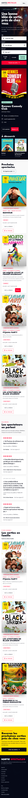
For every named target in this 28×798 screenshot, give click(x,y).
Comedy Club (4, 775)
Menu (24, 3)
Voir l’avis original (14, 449)
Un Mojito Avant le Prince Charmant (13, 273)
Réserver (14, 129)
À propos (3, 780)
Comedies (3, 771)
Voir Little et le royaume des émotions (11, 517)
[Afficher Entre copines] (13, 8)
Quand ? (3, 42)
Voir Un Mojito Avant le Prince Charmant (12, 469)
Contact (3, 778)
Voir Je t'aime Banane (8, 497)
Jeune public (7, 339)
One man (6, 220)
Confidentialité (4, 790)
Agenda (3, 767)
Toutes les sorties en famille (7, 538)
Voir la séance (8, 226)
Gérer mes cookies (5, 794)
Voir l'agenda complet (7, 171)
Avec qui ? (3, 49)
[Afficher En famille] (15, 8)
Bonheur (7, 212)
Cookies (3, 792)
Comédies (6, 283)
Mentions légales (5, 788)
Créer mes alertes (13, 749)
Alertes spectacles (5, 782)
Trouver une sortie (13, 62)
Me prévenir (9, 230)
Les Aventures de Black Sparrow (12, 393)
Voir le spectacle (5, 129)
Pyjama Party (10, 332)
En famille (14, 57)
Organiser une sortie (22, 57)
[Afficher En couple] (17, 8)
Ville (2, 35)
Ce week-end (5, 57)
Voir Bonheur (6, 449)
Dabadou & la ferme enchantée (12, 701)
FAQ (2, 786)
